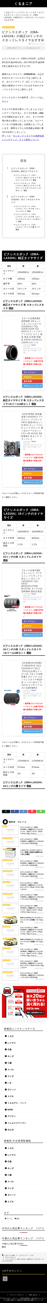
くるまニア (23, 3)
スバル (11, 1069)
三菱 (10, 1063)
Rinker (33, 344)
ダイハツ (12, 1089)
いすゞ (11, 1083)
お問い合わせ (33, 1295)
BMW (10, 1109)
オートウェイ (30, 372)
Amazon (28, 377)
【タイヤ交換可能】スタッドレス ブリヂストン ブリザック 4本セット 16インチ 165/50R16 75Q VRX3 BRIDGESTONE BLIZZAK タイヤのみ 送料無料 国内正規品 (32, 581)
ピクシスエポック (8, 27)
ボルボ (11, 1130)
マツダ (11, 1076)
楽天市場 (28, 381)
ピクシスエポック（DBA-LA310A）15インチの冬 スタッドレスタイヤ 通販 (28, 208)
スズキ (11, 1096)
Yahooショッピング (33, 386)
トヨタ (11, 1036)
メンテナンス (22, 1255)
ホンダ (11, 1056)
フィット (9, 1218)
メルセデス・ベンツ (17, 1103)
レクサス (12, 1043)
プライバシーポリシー (17, 1295)
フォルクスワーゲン (17, 1123)
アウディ (12, 1116)
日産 (10, 1049)
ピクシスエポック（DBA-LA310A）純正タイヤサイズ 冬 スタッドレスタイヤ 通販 (28, 177)
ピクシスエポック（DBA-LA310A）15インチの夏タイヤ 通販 (28, 227)
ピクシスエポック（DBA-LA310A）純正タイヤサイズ (24, 169)
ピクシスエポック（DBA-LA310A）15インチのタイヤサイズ (25, 199)
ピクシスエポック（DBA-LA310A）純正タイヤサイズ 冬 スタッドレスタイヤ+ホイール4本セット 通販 (28, 186)
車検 (17, 1218)
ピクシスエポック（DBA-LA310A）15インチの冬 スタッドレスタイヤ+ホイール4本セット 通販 (28, 217)
